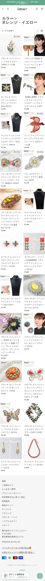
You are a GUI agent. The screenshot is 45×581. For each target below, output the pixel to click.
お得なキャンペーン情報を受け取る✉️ (18, 552)
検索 (4, 481)
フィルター (9, 31)
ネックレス (7, 509)
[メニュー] (3, 9)
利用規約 (6, 501)
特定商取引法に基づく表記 (13, 497)
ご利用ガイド (7, 485)
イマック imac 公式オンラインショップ (24, 565)
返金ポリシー (7, 505)
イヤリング (7, 513)
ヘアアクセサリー (9, 521)
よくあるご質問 (8, 489)
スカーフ (6, 525)
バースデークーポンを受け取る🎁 (16, 548)
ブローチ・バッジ (9, 517)
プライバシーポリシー (11, 493)
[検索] (8, 8)
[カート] (42, 8)
